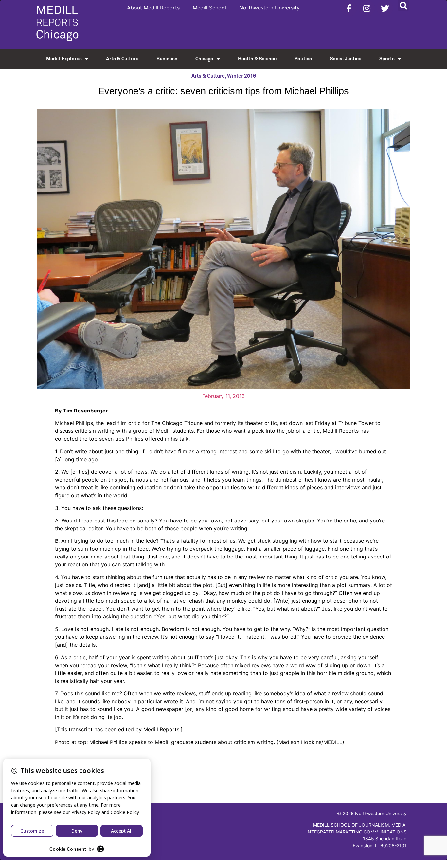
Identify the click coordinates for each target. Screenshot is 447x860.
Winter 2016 (241, 76)
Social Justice (345, 58)
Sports (387, 58)
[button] (403, 5)
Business (166, 58)
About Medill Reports (153, 7)
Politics (303, 58)
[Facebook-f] (349, 8)
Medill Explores (64, 58)
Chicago (204, 58)
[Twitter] (385, 8)
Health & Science (257, 58)
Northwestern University (269, 7)
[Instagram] (367, 8)
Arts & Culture (122, 58)
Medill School (209, 7)
